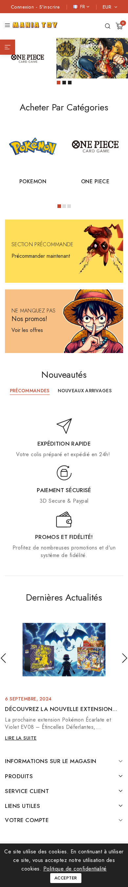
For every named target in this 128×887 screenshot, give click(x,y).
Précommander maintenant (40, 256)
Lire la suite (21, 738)
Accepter (65, 878)
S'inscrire (49, 7)
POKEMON (33, 181)
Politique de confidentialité (75, 868)
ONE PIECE (95, 181)
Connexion (23, 7)
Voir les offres (27, 330)
